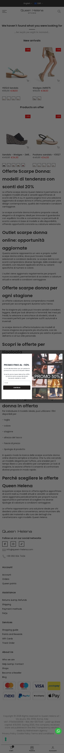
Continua (16, 388)
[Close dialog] (60, 355)
